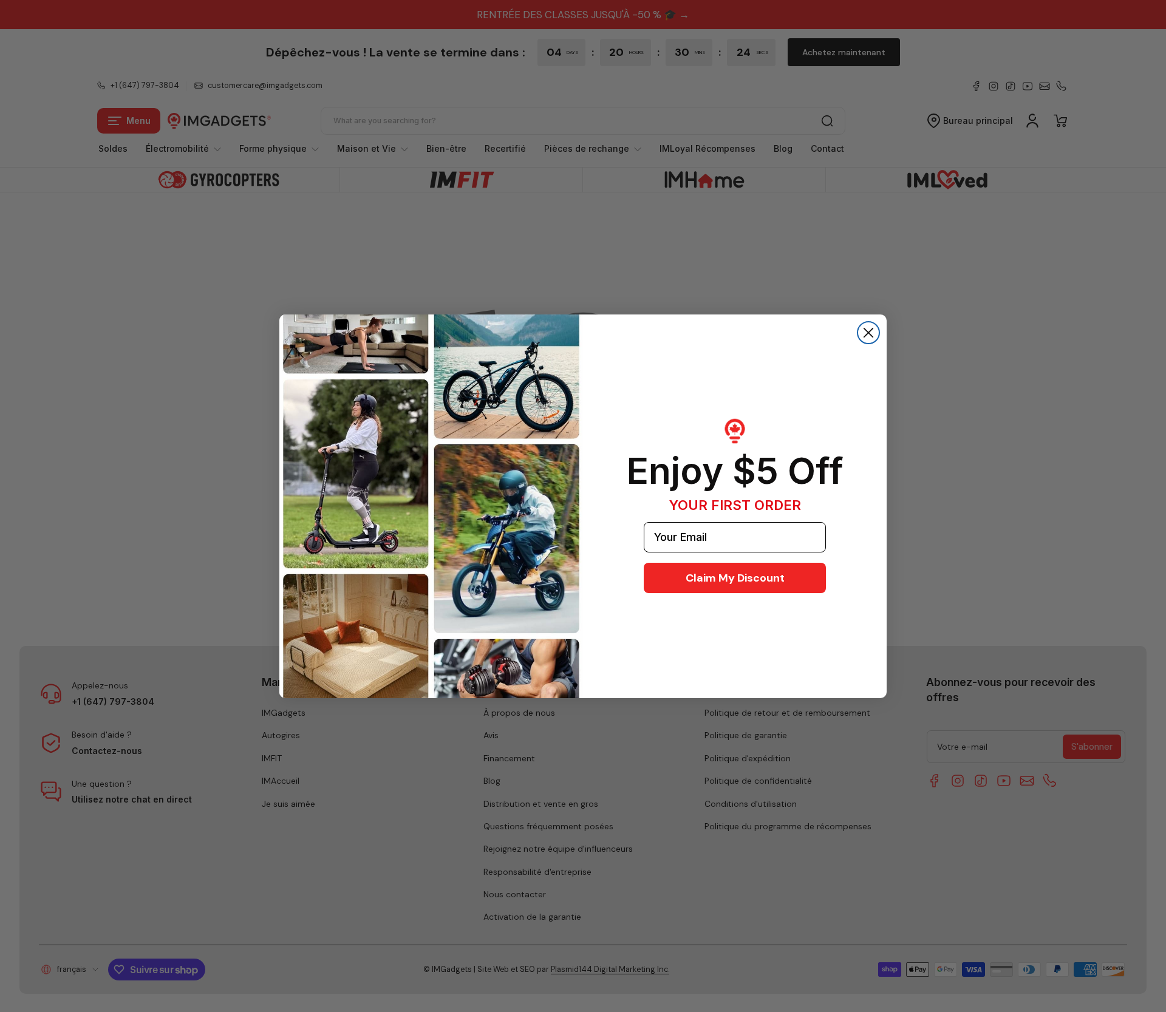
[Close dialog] (868, 333)
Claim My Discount (735, 578)
